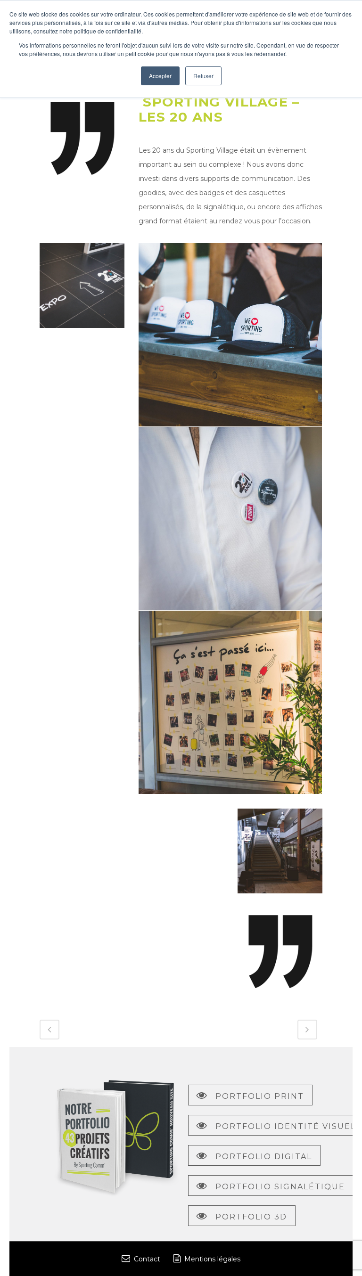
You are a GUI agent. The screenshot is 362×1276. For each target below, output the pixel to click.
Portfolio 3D (251, 1216)
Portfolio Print (259, 1096)
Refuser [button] (203, 76)
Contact (147, 1259)
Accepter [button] (160, 76)
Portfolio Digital (263, 1156)
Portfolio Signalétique (280, 1186)
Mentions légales (212, 1259)
